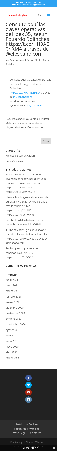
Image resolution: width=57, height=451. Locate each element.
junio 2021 (12, 280)
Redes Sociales (14, 161)
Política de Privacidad (27, 428)
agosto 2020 (13, 330)
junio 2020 (12, 341)
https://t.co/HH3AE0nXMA (25, 92)
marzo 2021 (13, 291)
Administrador (17, 59)
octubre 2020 (13, 318)
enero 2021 (12, 302)
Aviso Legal (19, 433)
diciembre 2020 (15, 307)
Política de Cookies (27, 424)
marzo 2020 (13, 358)
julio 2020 (11, 335)
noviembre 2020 (15, 313)
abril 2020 (11, 352)
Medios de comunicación (20, 155)
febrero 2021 (13, 296)
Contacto (35, 433)
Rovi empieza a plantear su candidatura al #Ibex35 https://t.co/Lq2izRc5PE (22, 253)
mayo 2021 (12, 285)
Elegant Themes (35, 442)
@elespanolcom (22, 97)
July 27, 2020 (34, 105)
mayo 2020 (12, 346)
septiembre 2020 (16, 324)
